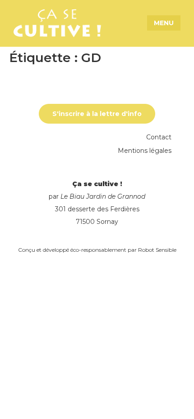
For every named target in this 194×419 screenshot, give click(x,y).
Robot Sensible (157, 249)
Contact (158, 137)
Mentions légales (144, 151)
